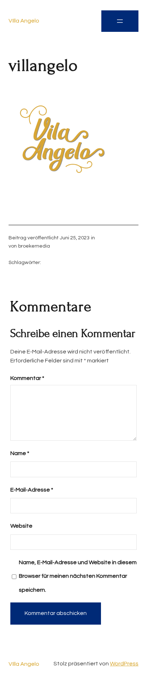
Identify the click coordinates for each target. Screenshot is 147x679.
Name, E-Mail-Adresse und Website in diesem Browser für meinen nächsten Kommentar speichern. (78, 576)
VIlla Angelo (24, 21)
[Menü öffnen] (119, 21)
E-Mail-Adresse (31, 490)
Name (19, 453)
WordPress (124, 663)
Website (21, 526)
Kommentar (27, 378)
